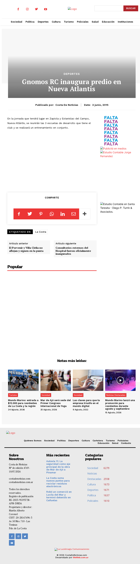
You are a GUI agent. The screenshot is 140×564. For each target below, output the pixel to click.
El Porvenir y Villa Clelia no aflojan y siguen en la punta (26, 249)
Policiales (123, 440)
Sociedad (46, 395)
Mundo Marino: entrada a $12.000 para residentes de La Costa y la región (23, 403)
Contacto (126, 443)
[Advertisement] (54, 160)
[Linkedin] (62, 213)
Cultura (86, 440)
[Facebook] (18, 9)
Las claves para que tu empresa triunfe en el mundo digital (86, 403)
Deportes (72, 74)
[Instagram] (27, 9)
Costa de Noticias (66, 104)
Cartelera (98, 440)
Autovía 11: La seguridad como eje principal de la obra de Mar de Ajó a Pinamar (58, 467)
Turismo (13, 395)
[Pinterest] (40, 213)
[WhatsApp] (51, 213)
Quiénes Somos (32, 440)
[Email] (73, 213)
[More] (84, 213)
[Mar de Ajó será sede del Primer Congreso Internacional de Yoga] (55, 380)
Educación (103, 443)
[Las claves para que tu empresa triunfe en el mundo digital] (88, 380)
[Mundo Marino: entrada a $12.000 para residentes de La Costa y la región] (23, 380)
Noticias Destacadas (115, 395)
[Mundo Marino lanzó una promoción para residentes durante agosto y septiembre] (120, 380)
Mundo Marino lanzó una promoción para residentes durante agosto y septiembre (120, 404)
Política (61, 440)
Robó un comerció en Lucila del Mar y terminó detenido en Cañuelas (59, 496)
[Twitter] (36, 9)
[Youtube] (45, 9)
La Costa (40, 231)
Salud (115, 443)
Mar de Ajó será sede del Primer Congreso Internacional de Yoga (55, 403)
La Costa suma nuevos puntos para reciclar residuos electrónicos (58, 482)
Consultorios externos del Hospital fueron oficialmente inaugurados (73, 251)
